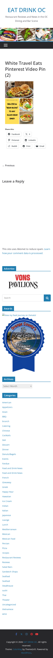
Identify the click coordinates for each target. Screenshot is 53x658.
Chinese (6, 430)
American (6, 402)
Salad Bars (7, 567)
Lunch (5, 524)
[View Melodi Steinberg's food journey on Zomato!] (19, 315)
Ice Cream (7, 501)
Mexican (6, 534)
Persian (5, 543)
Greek (5, 487)
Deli (4, 440)
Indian (5, 505)
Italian (5, 510)
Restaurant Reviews (11, 557)
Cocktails (6, 435)
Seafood (6, 576)
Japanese (6, 515)
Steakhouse (7, 585)
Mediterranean (9, 529)
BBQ (4, 416)
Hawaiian (6, 496)
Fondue (5, 463)
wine (4, 614)
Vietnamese (7, 609)
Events (5, 459)
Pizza (4, 548)
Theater (6, 599)
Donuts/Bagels (9, 454)
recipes (5, 552)
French (5, 477)
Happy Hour (8, 491)
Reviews (6, 562)
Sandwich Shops (10, 571)
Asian (4, 412)
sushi (4, 590)
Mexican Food (8, 538)
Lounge (5, 520)
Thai (4, 595)
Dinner (5, 449)
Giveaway (6, 482)
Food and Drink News (12, 468)
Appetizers (7, 407)
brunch (5, 421)
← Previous (8, 165)
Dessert (5, 444)
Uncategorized (9, 604)
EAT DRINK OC (27, 10)
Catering (6, 426)
